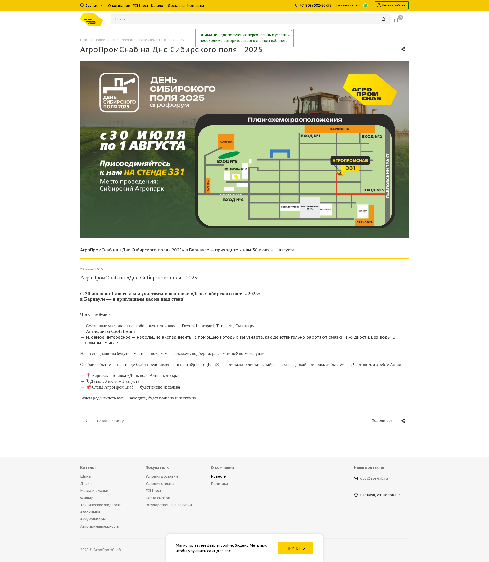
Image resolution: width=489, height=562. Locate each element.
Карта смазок (158, 498)
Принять (295, 548)
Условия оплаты (160, 483)
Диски (86, 483)
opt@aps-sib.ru (374, 478)
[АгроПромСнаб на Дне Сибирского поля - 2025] (244, 149)
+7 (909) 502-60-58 (315, 5)
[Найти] (383, 19)
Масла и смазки (94, 490)
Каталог (88, 467)
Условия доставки (162, 476)
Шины (85, 476)
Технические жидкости (100, 505)
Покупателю (158, 467)
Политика (219, 483)
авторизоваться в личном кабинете (256, 40)
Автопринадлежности (99, 526)
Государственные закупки (169, 505)
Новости (218, 476)
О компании (222, 467)
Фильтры (88, 498)
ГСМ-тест (153, 490)
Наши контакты (369, 467)
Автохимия (90, 512)
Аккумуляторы (93, 519)
